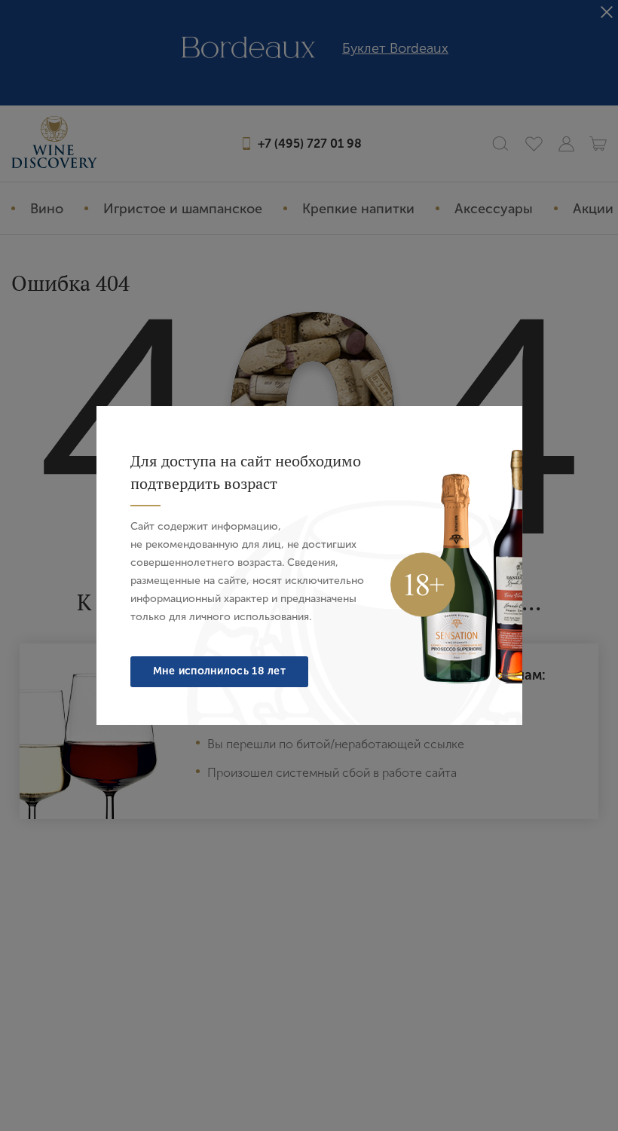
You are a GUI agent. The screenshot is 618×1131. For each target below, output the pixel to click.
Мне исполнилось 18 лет (219, 671)
